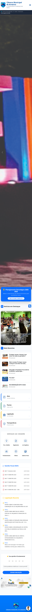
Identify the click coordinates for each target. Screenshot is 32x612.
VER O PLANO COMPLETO (16, 298)
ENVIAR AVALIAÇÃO (16, 572)
